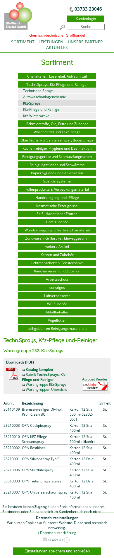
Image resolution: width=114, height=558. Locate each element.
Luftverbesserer (57, 295)
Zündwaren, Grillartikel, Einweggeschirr (57, 238)
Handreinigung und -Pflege (57, 197)
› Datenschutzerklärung (57, 532)
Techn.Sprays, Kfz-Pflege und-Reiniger (57, 84)
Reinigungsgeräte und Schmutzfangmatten (57, 156)
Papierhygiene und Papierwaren (57, 172)
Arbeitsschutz (57, 279)
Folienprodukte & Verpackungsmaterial (57, 189)
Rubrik (44, 377)
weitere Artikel (57, 246)
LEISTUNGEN (51, 42)
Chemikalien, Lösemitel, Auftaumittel (57, 76)
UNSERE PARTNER (85, 42)
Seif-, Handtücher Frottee (57, 213)
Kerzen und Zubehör (57, 254)
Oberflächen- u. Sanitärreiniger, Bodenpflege (57, 140)
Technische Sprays (38, 90)
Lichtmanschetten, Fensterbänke (57, 262)
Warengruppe (45, 384)
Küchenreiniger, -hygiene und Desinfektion (57, 148)
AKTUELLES (57, 47)
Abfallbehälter (57, 312)
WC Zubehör (57, 303)
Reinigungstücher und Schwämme (57, 164)
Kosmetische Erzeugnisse (57, 205)
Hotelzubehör (57, 221)
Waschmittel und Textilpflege (57, 131)
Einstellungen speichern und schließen (57, 551)
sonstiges (57, 287)
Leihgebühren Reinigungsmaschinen (57, 328)
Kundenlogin (86, 18)
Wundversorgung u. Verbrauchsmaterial (57, 230)
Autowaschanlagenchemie (44, 96)
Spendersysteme (57, 181)
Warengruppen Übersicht (46, 389)
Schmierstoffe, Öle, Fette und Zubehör (57, 123)
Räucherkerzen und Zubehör (57, 271)
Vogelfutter (57, 320)
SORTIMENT (22, 42)
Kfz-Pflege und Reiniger (42, 109)
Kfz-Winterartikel (36, 115)
